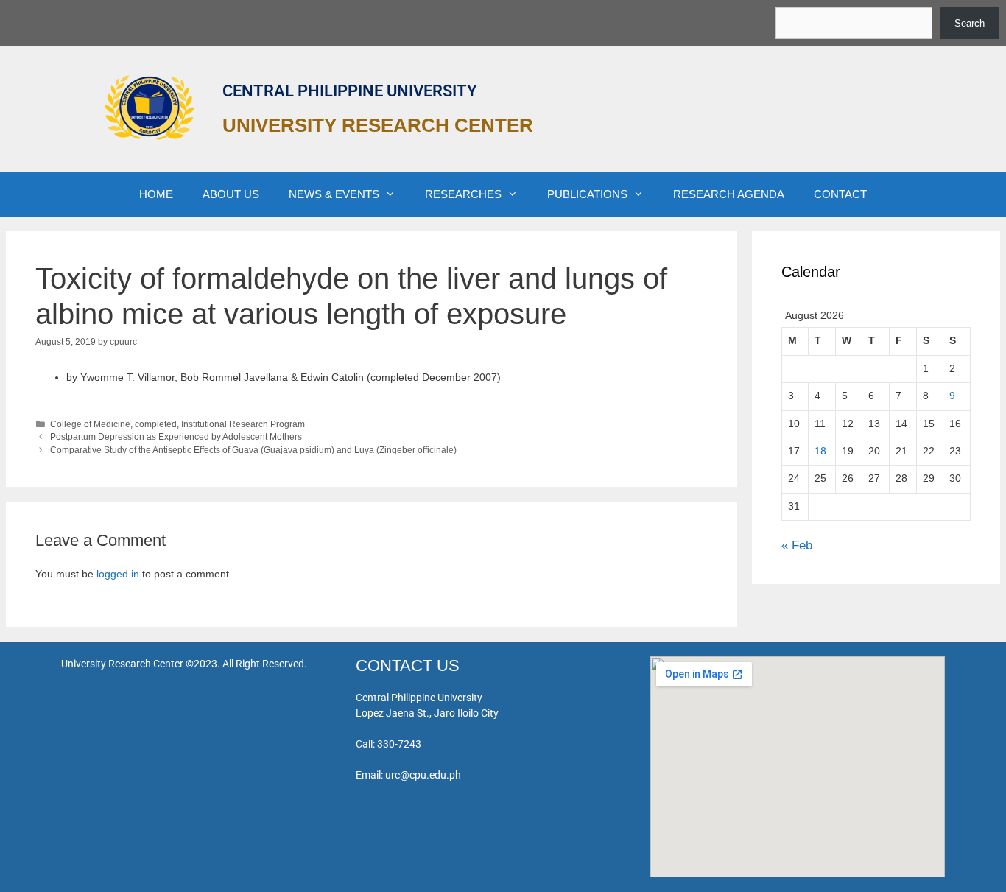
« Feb (796, 545)
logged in (117, 574)
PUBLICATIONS (587, 194)
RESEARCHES (463, 194)
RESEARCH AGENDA (728, 194)
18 (820, 451)
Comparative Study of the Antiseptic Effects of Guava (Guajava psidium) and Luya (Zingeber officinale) (253, 450)
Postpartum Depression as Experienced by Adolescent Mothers (176, 437)
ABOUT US (231, 194)
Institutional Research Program (243, 424)
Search (969, 23)
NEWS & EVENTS (334, 194)
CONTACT (840, 194)
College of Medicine (90, 424)
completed (156, 424)
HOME (156, 194)
